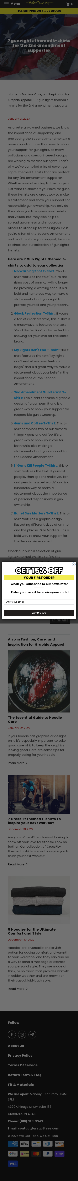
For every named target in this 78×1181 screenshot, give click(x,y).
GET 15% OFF (39, 613)
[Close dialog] (73, 564)
